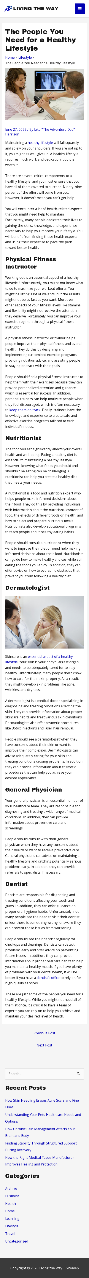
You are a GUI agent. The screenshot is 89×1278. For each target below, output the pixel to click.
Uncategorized (16, 1241)
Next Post (44, 1045)
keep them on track (24, 409)
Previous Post (44, 1033)
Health (10, 1203)
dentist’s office (48, 977)
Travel (10, 1233)
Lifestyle (12, 1226)
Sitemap (72, 1268)
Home (10, 1211)
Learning (12, 1218)
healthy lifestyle (40, 142)
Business (12, 1196)
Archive (11, 1188)
